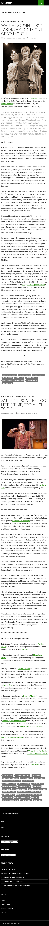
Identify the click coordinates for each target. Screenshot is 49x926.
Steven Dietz (7, 797)
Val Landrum (7, 383)
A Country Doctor (22, 775)
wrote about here (28, 649)
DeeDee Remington (9, 375)
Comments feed (7, 909)
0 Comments (32, 38)
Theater (20, 21)
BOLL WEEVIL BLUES (9, 869)
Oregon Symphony (19, 789)
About (3, 827)
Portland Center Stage (21, 520)
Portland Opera (9, 792)
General (12, 21)
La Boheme (37, 786)
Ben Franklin (39, 778)
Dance (11, 396)
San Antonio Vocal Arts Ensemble (29, 794)
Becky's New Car (26, 778)
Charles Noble (28, 781)
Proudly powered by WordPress (11, 923)
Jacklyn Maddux (38, 375)
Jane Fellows (7, 377)
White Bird (35, 764)
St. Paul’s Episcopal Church (37, 753)
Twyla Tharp (26, 800)
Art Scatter (6, 2)
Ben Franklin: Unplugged (11, 781)
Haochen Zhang (23, 783)
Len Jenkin (6, 789)
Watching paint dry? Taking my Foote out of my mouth (22, 29)
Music (24, 396)
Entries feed (5, 905)
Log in (3, 900)
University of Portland (37, 751)
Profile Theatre (7, 104)
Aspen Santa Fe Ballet (10, 778)
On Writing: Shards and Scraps (12, 881)
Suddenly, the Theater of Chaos (12, 877)
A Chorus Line (7, 775)
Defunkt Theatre (29, 696)
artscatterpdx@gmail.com (10, 813)
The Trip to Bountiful (10, 800)
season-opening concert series (14, 721)
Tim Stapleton (32, 380)
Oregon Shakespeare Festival (33, 284)
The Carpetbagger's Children (13, 380)
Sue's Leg (35, 797)
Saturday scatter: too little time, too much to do (23, 404)
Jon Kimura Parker (9, 786)
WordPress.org (6, 913)
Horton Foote (35, 98)
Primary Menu (46, 2)
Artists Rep (7, 685)
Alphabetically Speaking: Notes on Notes (15, 873)
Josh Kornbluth (24, 786)
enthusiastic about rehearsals (31, 726)
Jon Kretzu (19, 377)
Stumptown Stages (22, 797)
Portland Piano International (12, 737)
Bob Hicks (5, 21)
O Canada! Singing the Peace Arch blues (15, 885)
